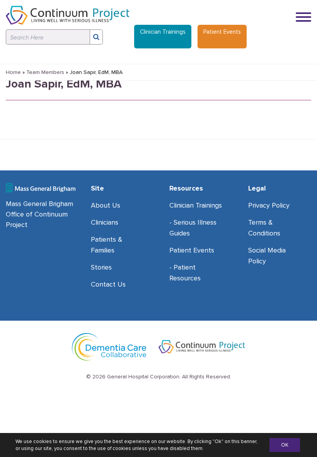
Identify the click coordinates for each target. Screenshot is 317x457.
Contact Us (108, 284)
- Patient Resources (185, 272)
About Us (105, 205)
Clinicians (104, 222)
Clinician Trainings (163, 31)
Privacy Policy (269, 205)
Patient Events (222, 31)
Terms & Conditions (264, 227)
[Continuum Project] (68, 15)
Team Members (45, 72)
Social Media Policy (267, 255)
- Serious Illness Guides (192, 227)
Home (13, 72)
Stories (101, 267)
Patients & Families (107, 244)
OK (284, 445)
